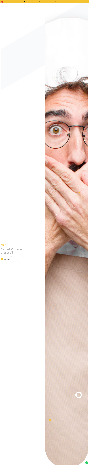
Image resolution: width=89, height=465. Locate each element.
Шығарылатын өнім (20, 1)
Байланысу (59, 1)
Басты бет (12, 1)
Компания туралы (29, 1)
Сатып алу (36, 1)
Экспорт (42, 1)
